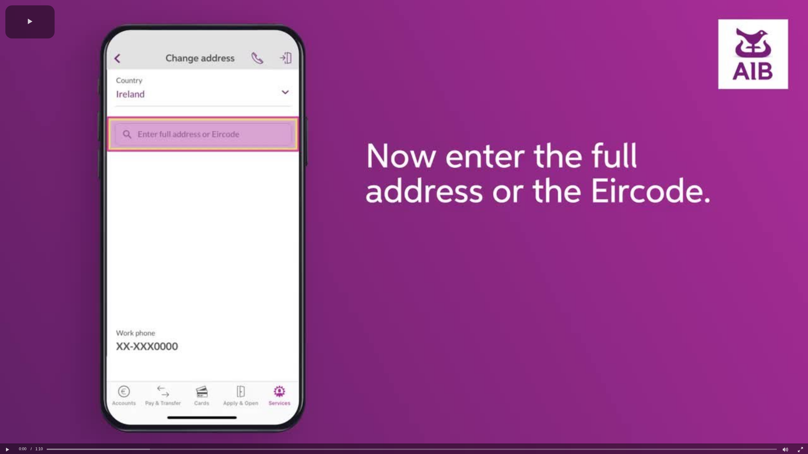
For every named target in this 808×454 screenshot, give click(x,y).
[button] (30, 21)
